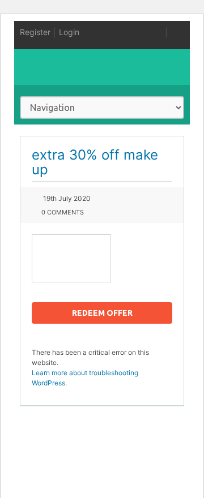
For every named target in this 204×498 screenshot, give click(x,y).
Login (69, 32)
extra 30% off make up (95, 162)
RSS (158, 32)
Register (35, 32)
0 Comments (62, 212)
